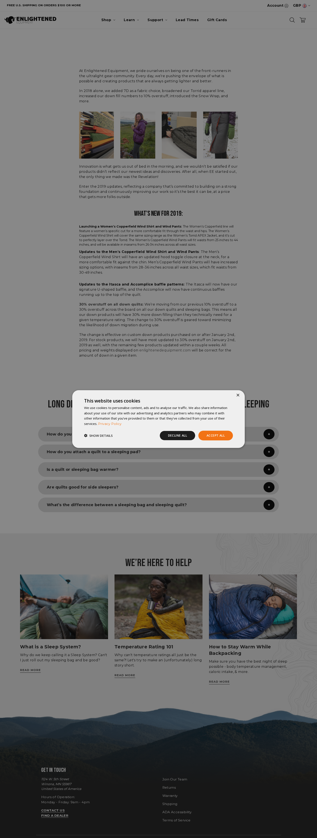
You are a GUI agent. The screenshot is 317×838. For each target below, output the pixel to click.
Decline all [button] (177, 435)
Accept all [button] (216, 435)
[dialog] (158, 419)
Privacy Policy (110, 424)
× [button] (237, 395)
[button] (98, 435)
